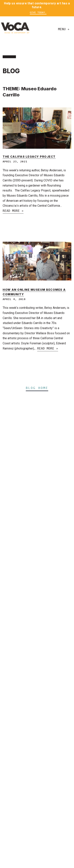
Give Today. (38, 12)
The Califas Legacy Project (29, 156)
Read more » (13, 211)
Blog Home (37, 388)
